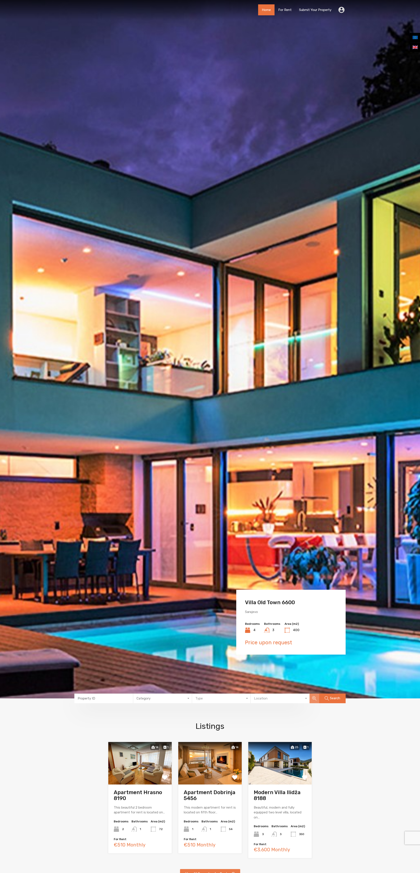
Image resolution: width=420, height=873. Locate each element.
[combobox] (162, 698)
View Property (140, 775)
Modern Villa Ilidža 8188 (277, 795)
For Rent (285, 10)
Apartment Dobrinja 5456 (209, 795)
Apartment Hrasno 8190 (138, 795)
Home (266, 10)
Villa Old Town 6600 (270, 602)
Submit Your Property (315, 10)
